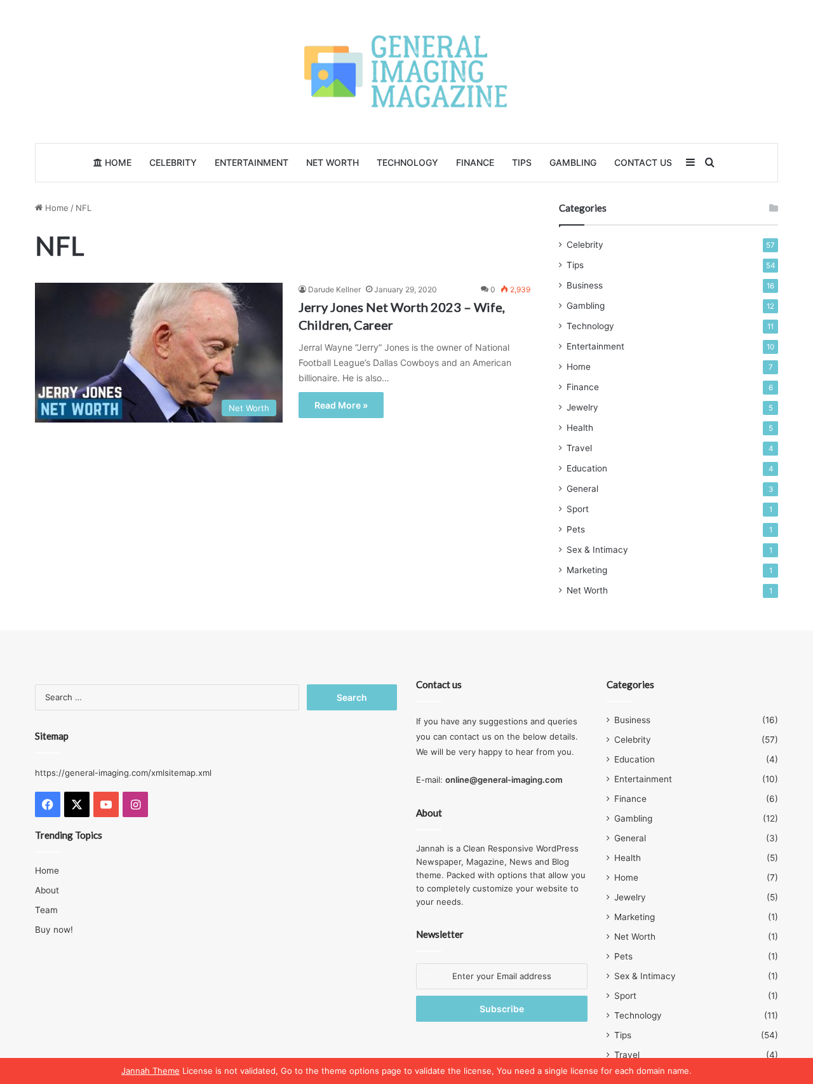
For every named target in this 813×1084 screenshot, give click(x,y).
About (47, 890)
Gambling (572, 162)
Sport (578, 509)
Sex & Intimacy (597, 550)
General (582, 489)
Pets (576, 529)
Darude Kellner (334, 289)
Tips (522, 162)
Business (585, 285)
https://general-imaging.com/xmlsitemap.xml (123, 773)
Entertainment (251, 162)
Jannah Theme (150, 1071)
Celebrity (173, 162)
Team (46, 910)
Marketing (587, 570)
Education (587, 468)
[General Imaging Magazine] (406, 71)
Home (116, 162)
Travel (579, 448)
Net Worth (332, 162)
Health (580, 428)
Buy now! (54, 930)
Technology (407, 162)
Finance (475, 162)
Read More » (341, 405)
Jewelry (582, 407)
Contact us (643, 162)
